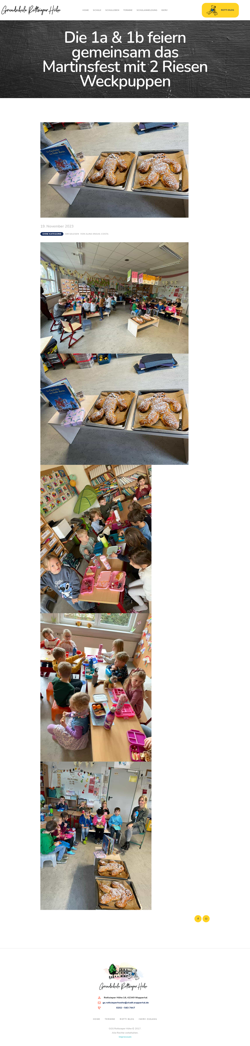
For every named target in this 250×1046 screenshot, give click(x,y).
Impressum (125, 1036)
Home (96, 1019)
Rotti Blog (127, 1019)
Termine (110, 1019)
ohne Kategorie (51, 234)
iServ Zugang (148, 1019)
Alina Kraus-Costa (97, 234)
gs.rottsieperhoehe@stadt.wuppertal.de (126, 1002)
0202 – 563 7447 (125, 1007)
